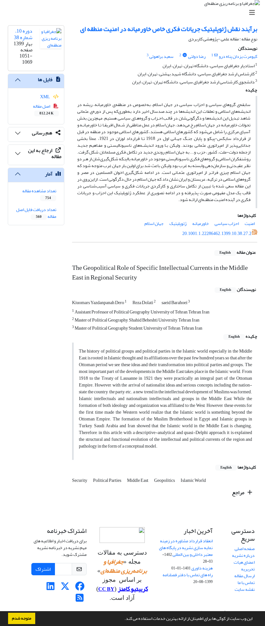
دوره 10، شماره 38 (23, 34)
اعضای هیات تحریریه (244, 565)
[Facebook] (80, 588)
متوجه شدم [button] (21, 618)
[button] (123, 619)
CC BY (106, 589)
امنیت (250, 223)
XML (45, 96)
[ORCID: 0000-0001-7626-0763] (184, 55)
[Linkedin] (51, 588)
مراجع (238, 492)
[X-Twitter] (65, 588)
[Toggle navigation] (134, 12)
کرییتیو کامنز (133, 589)
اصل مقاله (43, 109)
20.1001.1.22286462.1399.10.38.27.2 (216, 233)
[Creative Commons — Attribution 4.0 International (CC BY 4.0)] (122, 535)
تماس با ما (246, 582)
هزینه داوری (202, 568)
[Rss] (80, 599)
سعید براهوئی (161, 56)
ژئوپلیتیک (177, 223)
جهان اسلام (154, 223)
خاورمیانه (200, 223)
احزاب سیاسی (227, 223)
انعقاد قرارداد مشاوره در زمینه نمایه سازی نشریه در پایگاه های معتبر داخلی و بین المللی (186, 547)
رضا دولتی (197, 56)
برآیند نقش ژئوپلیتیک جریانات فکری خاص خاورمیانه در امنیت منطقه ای (168, 29)
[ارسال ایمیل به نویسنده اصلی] (216, 55)
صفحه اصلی (245, 548)
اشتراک (43, 569)
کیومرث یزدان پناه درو (238, 56)
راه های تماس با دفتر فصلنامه (188, 574)
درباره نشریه (243, 555)
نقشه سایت (245, 589)
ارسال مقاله (244, 575)
